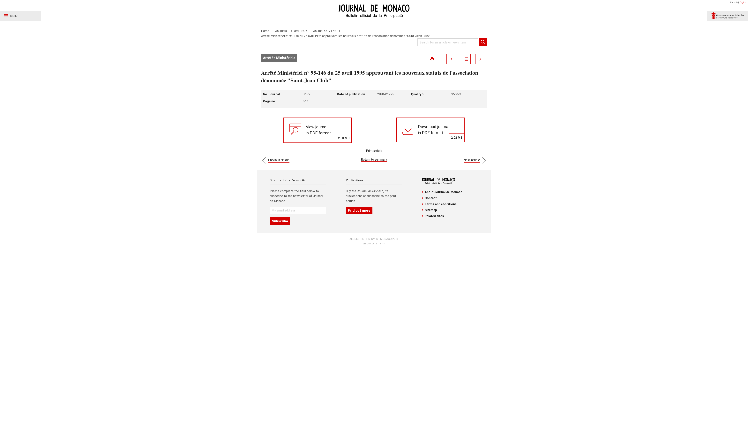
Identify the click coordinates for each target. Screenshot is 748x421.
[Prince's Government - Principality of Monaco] (727, 16)
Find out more (359, 210)
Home (265, 31)
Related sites (434, 216)
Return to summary (374, 159)
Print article (374, 151)
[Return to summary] (466, 59)
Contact (431, 198)
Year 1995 (301, 31)
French (734, 2)
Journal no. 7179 (324, 31)
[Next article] (480, 59)
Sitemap (431, 210)
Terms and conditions (441, 204)
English (743, 2)
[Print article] (432, 59)
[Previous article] (451, 59)
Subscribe (280, 221)
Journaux (281, 31)
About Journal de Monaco (443, 192)
